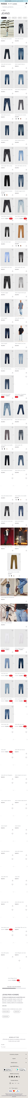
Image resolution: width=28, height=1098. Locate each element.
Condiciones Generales (16, 1095)
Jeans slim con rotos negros (7, 521)
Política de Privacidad (10, 1094)
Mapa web (14, 1096)
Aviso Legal (24, 1095)
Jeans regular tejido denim (21, 800)
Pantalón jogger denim (20, 191)
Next (12, 28)
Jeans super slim (18, 445)
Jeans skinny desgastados (20, 89)
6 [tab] (5, 46)
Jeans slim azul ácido (5, 394)
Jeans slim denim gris (6, 242)
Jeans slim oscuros (19, 38)
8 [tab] (6, 528)
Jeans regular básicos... (20, 64)
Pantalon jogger (4, 292)
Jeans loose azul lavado (6, 38)
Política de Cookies (18, 1094)
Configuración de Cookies (6, 1095)
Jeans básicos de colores (20, 115)
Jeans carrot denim (19, 521)
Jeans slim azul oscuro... (6, 368)
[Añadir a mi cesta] (12, 43)
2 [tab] (2, 46)
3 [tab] (3, 46)
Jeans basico (18, 825)
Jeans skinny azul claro (20, 368)
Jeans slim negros (19, 851)
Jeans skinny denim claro (20, 216)
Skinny (19, 17)
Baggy (25, 17)
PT (16, 1083)
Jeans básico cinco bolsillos (7, 445)
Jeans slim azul (4, 673)
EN (18, 1083)
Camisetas (16, 1011)
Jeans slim (3, 749)
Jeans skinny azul (5, 927)
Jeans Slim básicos (5, 851)
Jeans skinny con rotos (20, 470)
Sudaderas (5, 1016)
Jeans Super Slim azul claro (21, 927)
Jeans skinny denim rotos (6, 419)
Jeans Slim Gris (4, 876)
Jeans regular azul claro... (20, 343)
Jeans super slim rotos (20, 267)
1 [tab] (1, 46)
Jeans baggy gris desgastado (21, 546)
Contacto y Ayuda (14, 1054)
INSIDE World (14, 1062)
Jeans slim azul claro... (20, 318)
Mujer (10, 3)
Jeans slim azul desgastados (7, 775)
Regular (14, 17)
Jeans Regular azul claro (20, 952)
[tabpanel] (14, 562)
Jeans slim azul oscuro (20, 673)
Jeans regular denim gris (20, 292)
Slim (9, 17)
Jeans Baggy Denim (12, 978)
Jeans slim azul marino (6, 64)
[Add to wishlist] (12, 21)
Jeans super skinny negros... (7, 165)
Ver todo (4, 17)
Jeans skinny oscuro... (6, 115)
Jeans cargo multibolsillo (6, 622)
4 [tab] (17, 71)
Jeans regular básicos (20, 140)
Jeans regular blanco (19, 648)
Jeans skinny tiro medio (6, 699)
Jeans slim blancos (5, 648)
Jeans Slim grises (5, 952)
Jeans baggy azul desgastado (7, 597)
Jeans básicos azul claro (6, 267)
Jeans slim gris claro (19, 902)
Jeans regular (4, 318)
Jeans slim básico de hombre (21, 165)
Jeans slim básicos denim (6, 495)
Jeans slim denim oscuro (20, 419)
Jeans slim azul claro (19, 724)
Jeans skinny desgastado (20, 394)
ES (13, 1083)
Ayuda (14, 1058)
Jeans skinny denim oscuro (7, 216)
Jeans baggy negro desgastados (8, 546)
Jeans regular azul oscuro (20, 775)
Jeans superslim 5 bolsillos (21, 699)
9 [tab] (21, 884)
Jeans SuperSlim (4, 140)
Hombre (14, 3)
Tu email (2, 1044)
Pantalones (6, 1011)
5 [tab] (4, 46)
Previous (1, 28)
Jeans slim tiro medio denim (7, 89)
